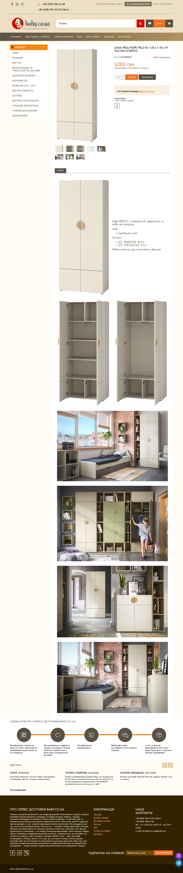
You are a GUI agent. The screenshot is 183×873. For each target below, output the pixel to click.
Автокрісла (19, 80)
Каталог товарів (101, 818)
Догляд (17, 95)
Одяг (15, 53)
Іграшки (17, 58)
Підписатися (163, 853)
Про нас (97, 814)
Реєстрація (166, 4)
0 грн (159, 23)
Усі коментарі (18, 789)
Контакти (125, 37)
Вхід (155, 4)
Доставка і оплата (38, 37)
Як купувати (163, 57)
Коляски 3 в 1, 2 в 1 (24, 85)
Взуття (16, 63)
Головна (15, 37)
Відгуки (109, 37)
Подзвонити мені (140, 4)
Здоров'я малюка (23, 75)
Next (170, 765)
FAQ (79, 37)
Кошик (131, 77)
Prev (164, 765)
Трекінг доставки (102, 831)
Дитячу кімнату (23, 90)
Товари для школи (24, 110)
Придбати (147, 77)
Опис (60, 170)
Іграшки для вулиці (25, 105)
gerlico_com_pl (147, 91)
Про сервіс (93, 37)
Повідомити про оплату (110, 4)
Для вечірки (19, 115)
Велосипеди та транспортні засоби (26, 69)
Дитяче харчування (25, 100)
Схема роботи (63, 37)
